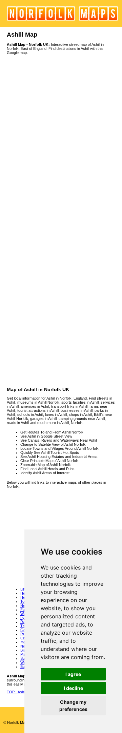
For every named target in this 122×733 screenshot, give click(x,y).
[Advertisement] (61, 326)
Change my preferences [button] (73, 705)
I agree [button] (73, 674)
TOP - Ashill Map (20, 692)
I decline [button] (73, 688)
